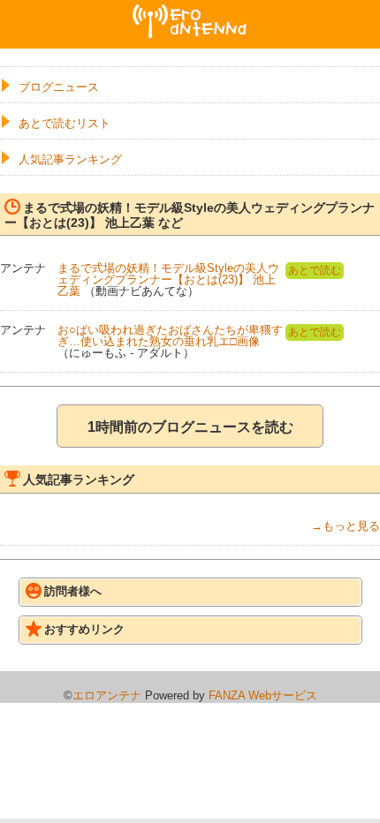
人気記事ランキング (70, 159)
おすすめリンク (84, 629)
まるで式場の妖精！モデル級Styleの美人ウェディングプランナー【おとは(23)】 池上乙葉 (168, 279)
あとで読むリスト (64, 123)
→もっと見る (345, 525)
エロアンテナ (190, 11)
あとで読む (314, 270)
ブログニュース (59, 87)
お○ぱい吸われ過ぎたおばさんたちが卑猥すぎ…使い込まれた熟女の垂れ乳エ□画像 (170, 335)
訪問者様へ (73, 591)
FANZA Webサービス (263, 695)
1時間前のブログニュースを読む (190, 426)
